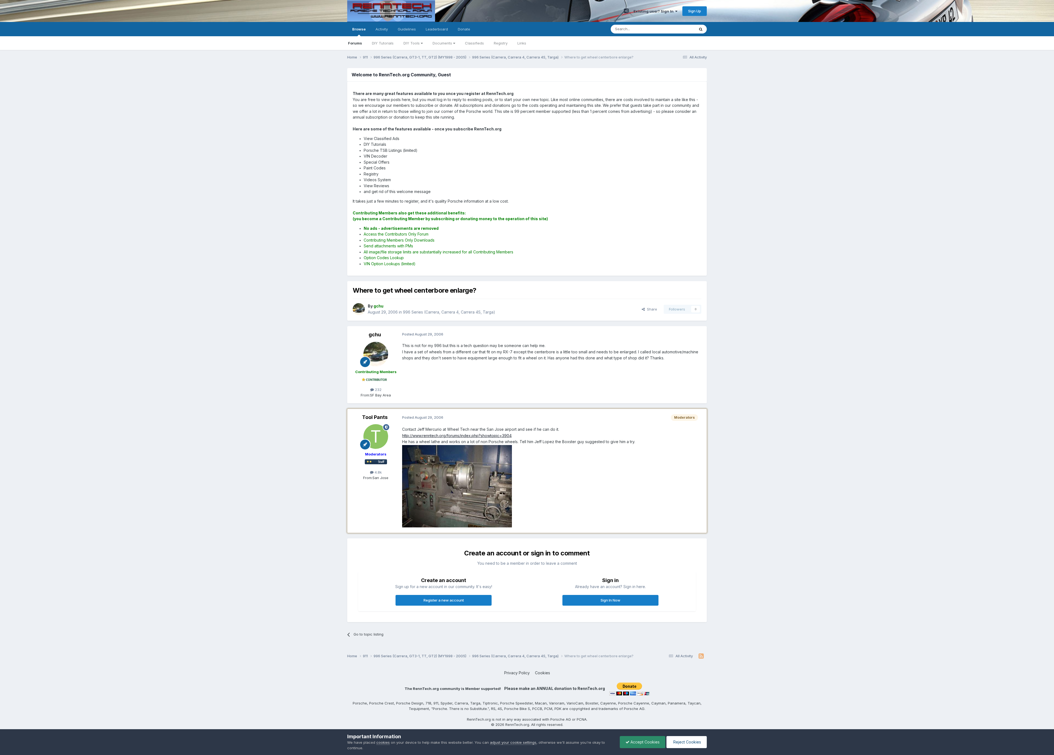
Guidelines (407, 29)
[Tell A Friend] (626, 11)
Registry (501, 43)
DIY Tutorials (383, 43)
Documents (443, 43)
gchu (375, 334)
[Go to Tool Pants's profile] (375, 436)
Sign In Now (610, 600)
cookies (383, 742)
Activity (381, 29)
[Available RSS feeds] (701, 656)
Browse (359, 29)
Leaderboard (437, 29)
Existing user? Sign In (654, 11)
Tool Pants (375, 417)
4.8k (378, 472)
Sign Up (694, 11)
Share (651, 309)
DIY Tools (412, 43)
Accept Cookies (644, 742)
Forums (355, 43)
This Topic (678, 29)
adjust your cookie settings (513, 742)
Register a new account (444, 600)
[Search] (701, 29)
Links (521, 43)
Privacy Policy (517, 672)
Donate (464, 29)
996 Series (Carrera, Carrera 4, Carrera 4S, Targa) (449, 312)
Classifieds (474, 43)
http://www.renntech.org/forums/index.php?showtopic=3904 (457, 435)
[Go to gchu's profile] (359, 309)
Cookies (542, 672)
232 (378, 389)
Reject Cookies (686, 742)
